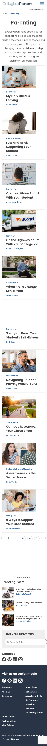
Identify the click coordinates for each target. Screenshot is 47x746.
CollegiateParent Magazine (19, 469)
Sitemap (15, 739)
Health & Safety (13, 138)
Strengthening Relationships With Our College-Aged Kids (29, 617)
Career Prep (12, 282)
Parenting (14, 14)
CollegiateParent (13, 435)
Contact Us (7, 696)
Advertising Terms (34, 713)
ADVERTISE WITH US (37, 9)
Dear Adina (11, 92)
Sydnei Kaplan (12, 295)
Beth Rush (10, 342)
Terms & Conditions (35, 735)
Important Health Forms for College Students (28, 590)
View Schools (8, 725)
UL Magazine (31, 700)
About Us (6, 692)
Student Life (12, 376)
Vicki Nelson (21, 605)
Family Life (11, 189)
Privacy (6, 739)
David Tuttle (11, 155)
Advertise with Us (33, 696)
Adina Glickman (13, 105)
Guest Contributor (14, 202)
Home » (5, 14)
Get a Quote (31, 692)
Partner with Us (9, 721)
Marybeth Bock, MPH (15, 249)
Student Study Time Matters (29, 603)
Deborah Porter (13, 529)
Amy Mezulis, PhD (23, 621)
